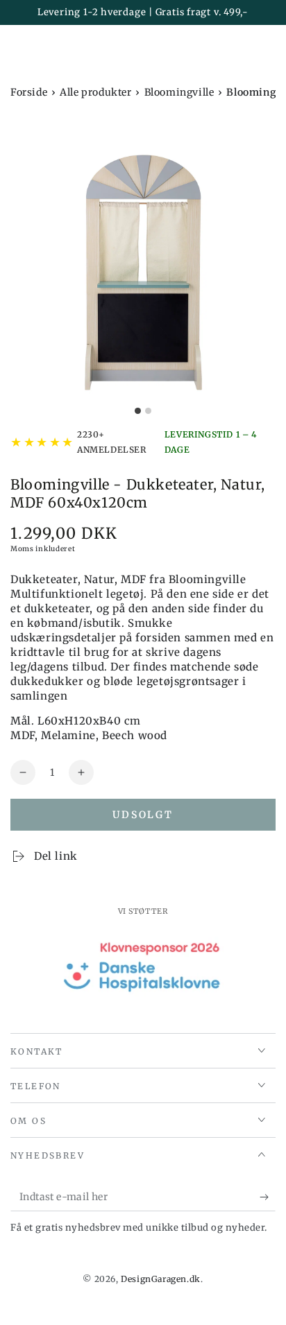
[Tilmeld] (268, 1197)
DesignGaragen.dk (161, 1279)
